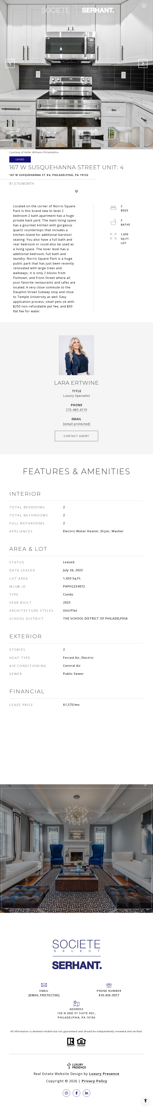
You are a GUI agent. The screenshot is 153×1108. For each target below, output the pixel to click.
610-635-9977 (109, 995)
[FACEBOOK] (76, 1093)
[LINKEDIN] (86, 1093)
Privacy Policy (94, 1081)
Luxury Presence (104, 1073)
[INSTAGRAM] (66, 1093)
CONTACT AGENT (76, 436)
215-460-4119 (76, 410)
